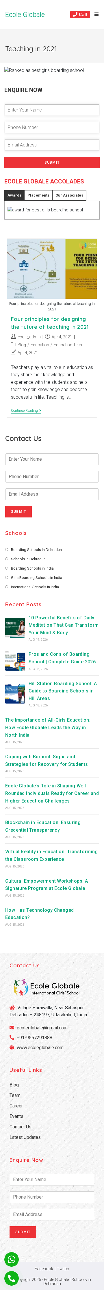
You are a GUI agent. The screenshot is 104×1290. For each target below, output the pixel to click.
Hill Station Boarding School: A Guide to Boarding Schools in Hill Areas (63, 691)
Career (16, 1106)
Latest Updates (25, 1137)
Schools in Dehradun (28, 559)
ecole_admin (29, 337)
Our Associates (69, 195)
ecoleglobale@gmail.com (42, 1028)
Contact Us (20, 1127)
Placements (38, 195)
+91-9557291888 (34, 1037)
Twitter (63, 1268)
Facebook (44, 1268)
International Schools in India (35, 587)
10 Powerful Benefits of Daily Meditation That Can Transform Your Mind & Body (64, 625)
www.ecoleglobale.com (40, 1047)
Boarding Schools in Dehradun (36, 549)
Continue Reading (26, 411)
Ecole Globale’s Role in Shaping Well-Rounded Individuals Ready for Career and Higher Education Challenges (52, 793)
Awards (14, 195)
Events (16, 1116)
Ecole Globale (25, 14)
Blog (22, 344)
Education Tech (68, 344)
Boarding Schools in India (32, 568)
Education (40, 344)
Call (82, 14)
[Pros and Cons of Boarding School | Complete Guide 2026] (15, 661)
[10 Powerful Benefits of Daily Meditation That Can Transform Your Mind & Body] (15, 628)
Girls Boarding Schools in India (36, 577)
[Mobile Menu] (94, 14)
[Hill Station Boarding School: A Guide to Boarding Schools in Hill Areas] (15, 694)
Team (15, 1095)
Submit (52, 162)
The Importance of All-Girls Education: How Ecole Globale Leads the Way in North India (47, 727)
